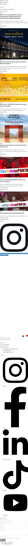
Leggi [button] (1, 27)
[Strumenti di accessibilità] (5, 543)
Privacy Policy (3, 536)
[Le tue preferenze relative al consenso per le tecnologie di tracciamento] (2, 543)
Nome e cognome (3, 519)
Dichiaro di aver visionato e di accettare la (13, 538)
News (1, 13)
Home (1, 4)
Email (1, 523)
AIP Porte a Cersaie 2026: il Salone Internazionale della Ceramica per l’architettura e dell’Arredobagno (11, 16)
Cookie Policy (10, 542)
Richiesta (2, 528)
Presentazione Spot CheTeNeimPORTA (12, 213)
